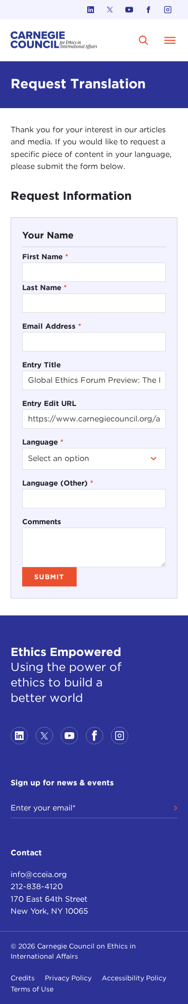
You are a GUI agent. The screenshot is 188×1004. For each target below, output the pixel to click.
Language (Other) (58, 483)
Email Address (51, 326)
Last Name (44, 287)
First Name (45, 256)
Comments (41, 521)
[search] (143, 40)
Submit (49, 577)
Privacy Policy (68, 978)
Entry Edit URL (49, 403)
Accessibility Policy (134, 978)
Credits (23, 978)
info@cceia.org (39, 874)
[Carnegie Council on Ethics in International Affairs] (54, 40)
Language (43, 441)
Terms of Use (32, 989)
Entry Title (41, 364)
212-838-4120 (37, 886)
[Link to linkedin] (90, 9)
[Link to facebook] (148, 9)
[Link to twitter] (110, 9)
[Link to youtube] (129, 9)
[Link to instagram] (167, 9)
